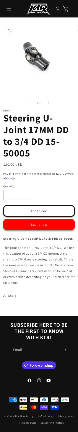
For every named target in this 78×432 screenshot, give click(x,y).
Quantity (8, 186)
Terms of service (27, 422)
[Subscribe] (64, 350)
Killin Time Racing (23, 416)
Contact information (52, 422)
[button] (8, 8)
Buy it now (39, 224)
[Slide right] (48, 102)
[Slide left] (29, 102)
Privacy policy (66, 416)
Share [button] (12, 296)
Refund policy (46, 416)
